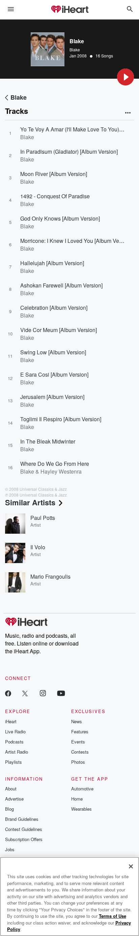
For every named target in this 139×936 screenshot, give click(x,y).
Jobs (10, 849)
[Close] (130, 866)
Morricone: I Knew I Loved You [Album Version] (76, 241)
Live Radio (15, 731)
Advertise (14, 798)
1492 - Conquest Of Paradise (55, 196)
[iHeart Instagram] (43, 693)
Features (79, 731)
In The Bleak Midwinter (47, 441)
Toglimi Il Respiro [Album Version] (60, 419)
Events (78, 741)
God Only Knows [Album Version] (60, 218)
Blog (9, 809)
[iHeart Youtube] (61, 693)
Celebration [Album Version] (53, 307)
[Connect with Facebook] (8, 693)
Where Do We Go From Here (54, 463)
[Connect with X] (25, 693)
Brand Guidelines (21, 819)
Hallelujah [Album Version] (52, 263)
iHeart (11, 721)
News (76, 721)
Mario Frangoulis (50, 576)
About (11, 788)
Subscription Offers (24, 839)
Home (77, 798)
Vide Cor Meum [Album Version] (58, 330)
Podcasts (14, 741)
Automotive (82, 788)
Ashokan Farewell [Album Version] (61, 285)
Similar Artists (30, 502)
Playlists (13, 762)
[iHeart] (69, 10)
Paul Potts (42, 518)
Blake (75, 49)
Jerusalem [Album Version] (52, 397)
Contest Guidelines (23, 829)
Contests (80, 752)
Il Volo (37, 547)
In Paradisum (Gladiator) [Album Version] (69, 151)
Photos (78, 762)
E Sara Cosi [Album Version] (54, 374)
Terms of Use (112, 916)
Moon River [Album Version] (53, 174)
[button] (125, 77)
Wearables (81, 809)
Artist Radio (16, 752)
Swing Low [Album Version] (53, 352)
